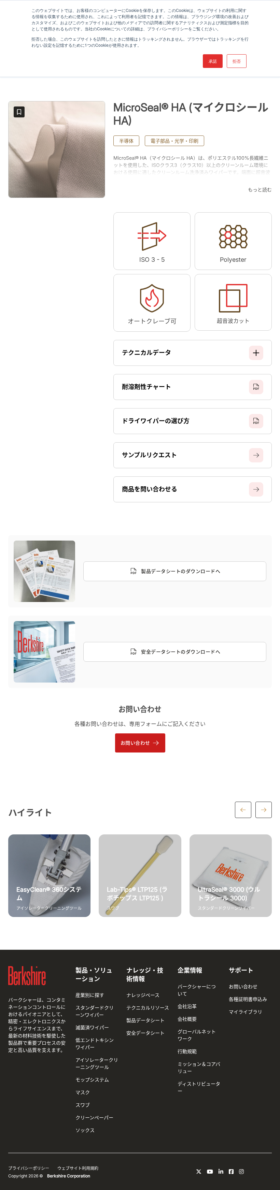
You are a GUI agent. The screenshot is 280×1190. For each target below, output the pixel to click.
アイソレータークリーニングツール (96, 1063)
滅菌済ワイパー (92, 1027)
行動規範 (187, 1051)
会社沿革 (187, 1006)
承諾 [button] (213, 61)
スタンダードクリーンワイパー (94, 1011)
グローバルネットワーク (197, 1035)
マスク (82, 1092)
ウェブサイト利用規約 (77, 1168)
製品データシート (145, 1020)
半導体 (126, 141)
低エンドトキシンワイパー (94, 1043)
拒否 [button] (237, 61)
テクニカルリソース (147, 1007)
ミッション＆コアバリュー (199, 1067)
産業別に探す (89, 995)
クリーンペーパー (94, 1117)
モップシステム (92, 1080)
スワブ (82, 1105)
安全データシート (145, 1033)
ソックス (85, 1130)
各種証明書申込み (248, 999)
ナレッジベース (142, 995)
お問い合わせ (135, 743)
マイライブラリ (245, 1012)
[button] (192, 352)
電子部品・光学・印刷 (174, 141)
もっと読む (260, 189)
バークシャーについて (197, 990)
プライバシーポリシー (28, 1168)
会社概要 (187, 1019)
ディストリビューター (199, 1087)
